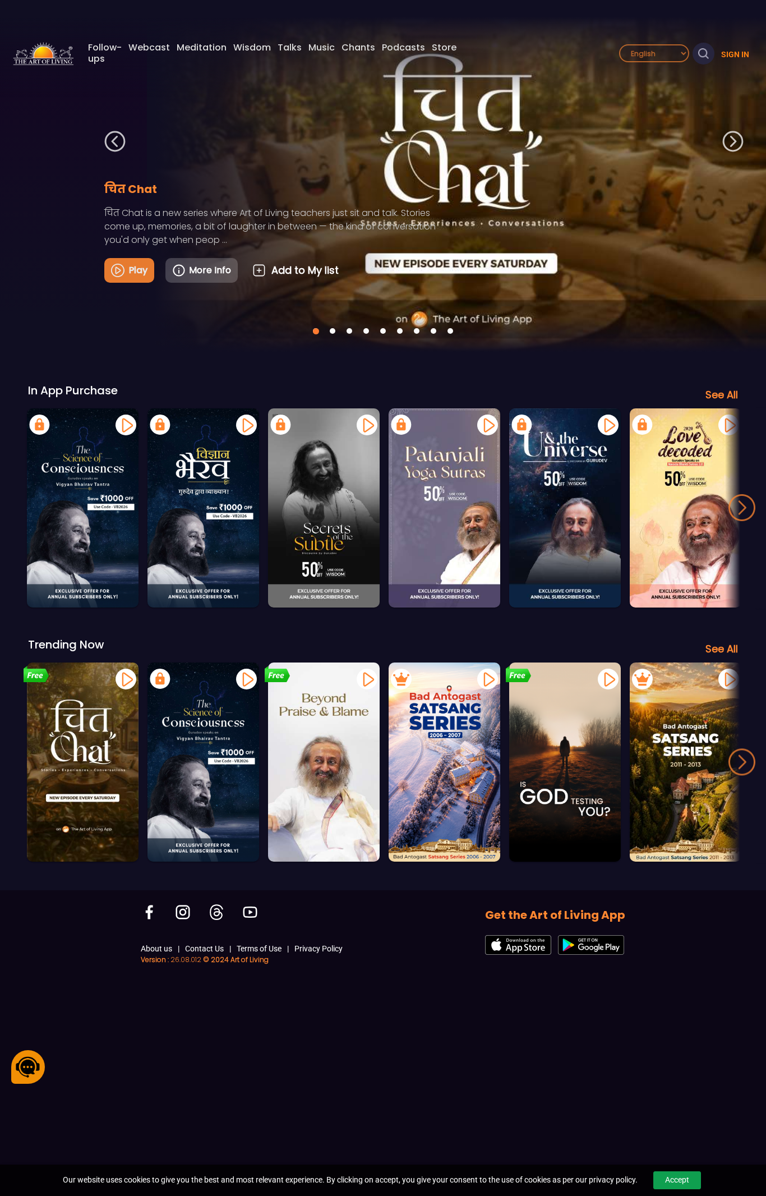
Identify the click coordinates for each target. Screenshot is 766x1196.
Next (733, 141)
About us (156, 948)
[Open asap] (28, 1067)
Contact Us (204, 948)
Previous (114, 141)
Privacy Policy (318, 948)
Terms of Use (259, 948)
